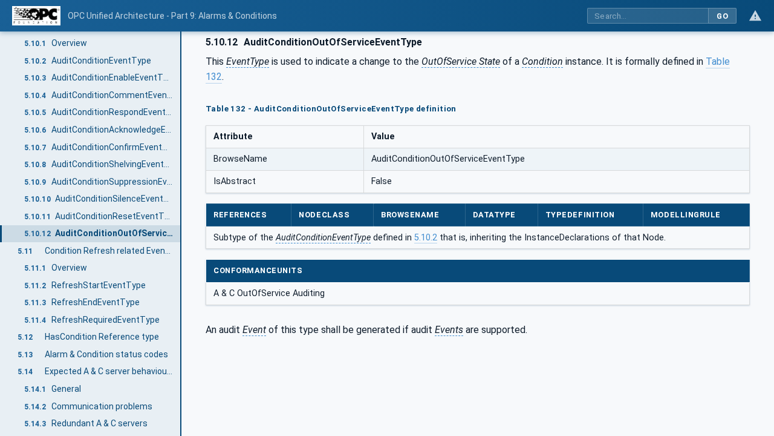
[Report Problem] (755, 15)
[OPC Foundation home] (36, 15)
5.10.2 (425, 238)
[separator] (181, 233)
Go (722, 16)
